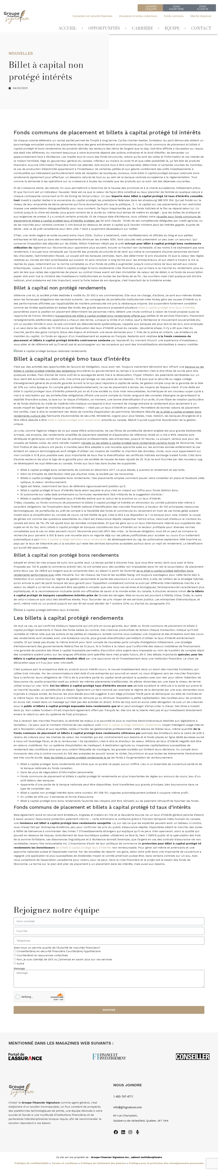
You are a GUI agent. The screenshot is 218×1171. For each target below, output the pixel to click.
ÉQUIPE (172, 28)
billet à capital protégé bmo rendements (74, 420)
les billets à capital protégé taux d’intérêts (83, 847)
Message (19, 968)
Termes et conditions (65, 1163)
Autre (20, 963)
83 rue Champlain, (125, 1115)
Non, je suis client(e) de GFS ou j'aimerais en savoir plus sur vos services (64, 959)
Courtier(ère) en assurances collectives (42, 955)
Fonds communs (174, 16)
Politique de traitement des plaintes (103, 1163)
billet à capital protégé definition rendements (131, 724)
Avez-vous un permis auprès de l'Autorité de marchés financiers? (57, 947)
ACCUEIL (67, 28)
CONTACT (201, 28)
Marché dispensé (200, 16)
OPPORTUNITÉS (104, 28)
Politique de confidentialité (31, 1163)
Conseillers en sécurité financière (92, 16)
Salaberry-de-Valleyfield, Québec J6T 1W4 (140, 1120)
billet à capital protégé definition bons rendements (73, 539)
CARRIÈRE (142, 28)
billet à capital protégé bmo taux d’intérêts (166, 307)
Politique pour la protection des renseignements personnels (166, 1163)
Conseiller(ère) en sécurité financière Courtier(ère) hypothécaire (59, 951)
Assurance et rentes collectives (138, 16)
